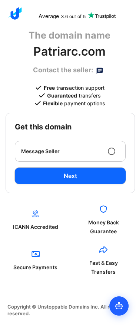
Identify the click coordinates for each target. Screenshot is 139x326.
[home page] (14, 13)
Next (70, 176)
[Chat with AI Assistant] (119, 306)
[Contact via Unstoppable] (99, 70)
